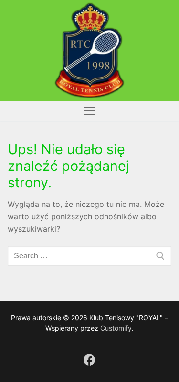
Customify (116, 328)
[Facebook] (89, 360)
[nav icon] (89, 111)
